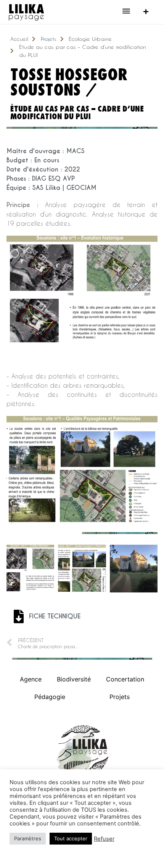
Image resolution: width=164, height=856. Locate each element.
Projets (119, 697)
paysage (26, 16)
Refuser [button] (104, 838)
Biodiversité (74, 679)
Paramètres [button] (27, 838)
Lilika (26, 8)
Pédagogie (49, 697)
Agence (31, 679)
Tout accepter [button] (70, 838)
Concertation (125, 679)
